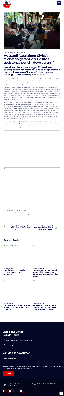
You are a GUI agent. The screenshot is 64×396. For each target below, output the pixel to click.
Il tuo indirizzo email (9, 358)
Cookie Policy (12, 386)
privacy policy (36, 366)
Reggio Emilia (8, 210)
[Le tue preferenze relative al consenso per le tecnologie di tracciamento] (61, 393)
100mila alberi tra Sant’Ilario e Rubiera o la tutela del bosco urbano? (17, 307)
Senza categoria (21, 52)
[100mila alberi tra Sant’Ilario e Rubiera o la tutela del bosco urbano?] (17, 290)
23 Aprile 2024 (10, 52)
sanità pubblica (21, 210)
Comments (9, 213)
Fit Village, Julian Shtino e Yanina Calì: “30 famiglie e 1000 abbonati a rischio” (44, 307)
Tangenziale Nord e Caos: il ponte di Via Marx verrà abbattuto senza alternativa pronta (45, 273)
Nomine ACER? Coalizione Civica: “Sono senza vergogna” (15, 272)
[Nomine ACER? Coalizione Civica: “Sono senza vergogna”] (17, 254)
